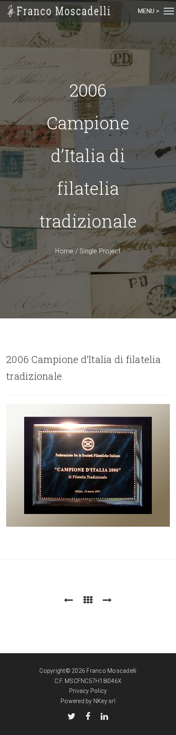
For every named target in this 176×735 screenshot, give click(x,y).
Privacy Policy (88, 691)
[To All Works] (88, 600)
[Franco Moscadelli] (59, 11)
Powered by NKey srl (88, 701)
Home (64, 251)
